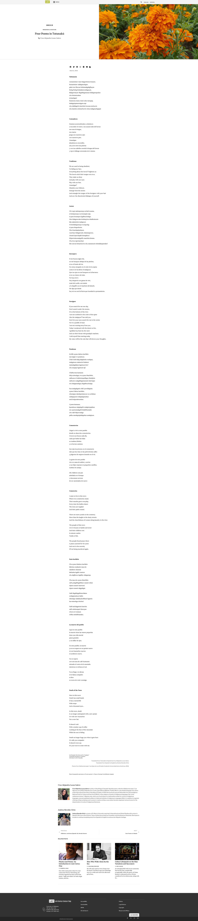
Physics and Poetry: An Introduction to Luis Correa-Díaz (69, 864)
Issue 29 (49, 25)
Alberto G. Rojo (64, 868)
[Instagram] (134, 918)
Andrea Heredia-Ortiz (66, 810)
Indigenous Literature (49, 29)
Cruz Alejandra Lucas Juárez (50, 38)
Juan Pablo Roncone (93, 866)
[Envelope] (137, 918)
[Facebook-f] (127, 918)
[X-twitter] (130, 918)
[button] (141, 2)
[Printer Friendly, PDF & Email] (90, 67)
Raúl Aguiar (119, 866)
